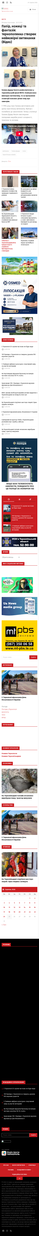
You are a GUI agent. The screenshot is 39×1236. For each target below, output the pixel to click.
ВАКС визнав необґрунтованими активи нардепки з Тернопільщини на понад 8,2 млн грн (19, 394)
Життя (4, 19)
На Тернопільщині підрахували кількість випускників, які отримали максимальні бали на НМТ (9, 218)
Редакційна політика (19, 1174)
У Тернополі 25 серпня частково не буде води (17, 347)
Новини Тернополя (9, 753)
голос (24, 151)
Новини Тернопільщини (11, 756)
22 (30, 912)
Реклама (11, 1170)
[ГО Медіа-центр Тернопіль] (19, 1152)
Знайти (33, 657)
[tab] (8, 499)
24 (4, 916)
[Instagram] (7, 2)
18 (9, 912)
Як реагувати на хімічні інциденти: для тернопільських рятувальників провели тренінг (29, 193)
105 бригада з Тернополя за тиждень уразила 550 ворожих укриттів (19, 355)
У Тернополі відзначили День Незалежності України (19, 412)
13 (19, 907)
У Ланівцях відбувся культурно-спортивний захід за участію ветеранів (19, 365)
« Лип (4, 925)
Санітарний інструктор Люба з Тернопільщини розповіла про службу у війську (17, 421)
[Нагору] (19, 1178)
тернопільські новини (9, 154)
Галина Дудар (16, 151)
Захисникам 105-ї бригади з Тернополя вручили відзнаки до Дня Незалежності (18, 384)
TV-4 (9, 161)
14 (24, 907)
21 (24, 912)
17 (4, 912)
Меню (34, 9)
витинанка (6, 151)
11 (9, 907)
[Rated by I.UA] (19, 1142)
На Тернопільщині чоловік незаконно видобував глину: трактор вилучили (18, 430)
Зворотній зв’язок (18, 1165)
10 (4, 907)
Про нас (6, 1165)
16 (35, 907)
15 (29, 907)
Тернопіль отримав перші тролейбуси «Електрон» (27, 243)
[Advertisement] (19, 968)
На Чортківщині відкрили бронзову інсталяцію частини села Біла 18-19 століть (17, 375)
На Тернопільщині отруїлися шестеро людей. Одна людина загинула (19, 403)
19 (14, 912)
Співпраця (32, 1165)
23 (35, 912)
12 (14, 907)
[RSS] (10, 2)
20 (19, 912)
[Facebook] (3, 2)
